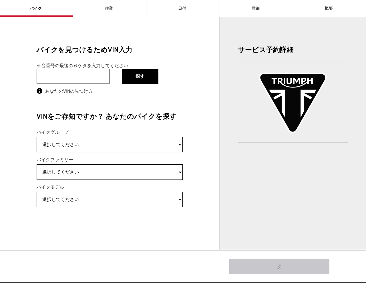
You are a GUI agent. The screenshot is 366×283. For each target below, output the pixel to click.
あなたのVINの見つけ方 (68, 91)
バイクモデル (50, 187)
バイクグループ (53, 132)
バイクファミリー (55, 159)
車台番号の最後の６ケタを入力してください (82, 65)
